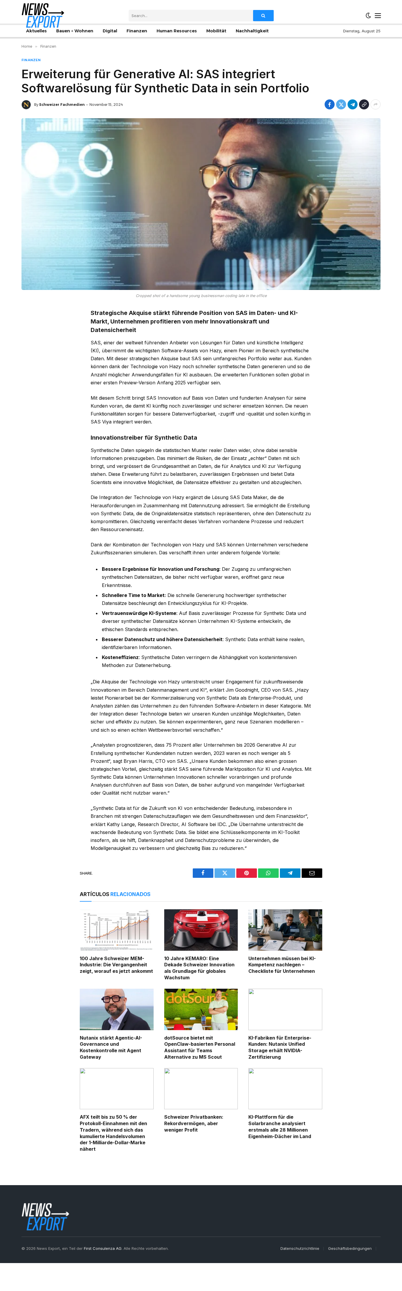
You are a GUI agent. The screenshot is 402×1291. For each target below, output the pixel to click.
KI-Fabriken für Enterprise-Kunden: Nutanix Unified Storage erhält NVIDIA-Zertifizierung (279, 1047)
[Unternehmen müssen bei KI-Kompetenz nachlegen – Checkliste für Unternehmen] (285, 930)
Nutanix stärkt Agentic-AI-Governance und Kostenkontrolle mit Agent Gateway (111, 1047)
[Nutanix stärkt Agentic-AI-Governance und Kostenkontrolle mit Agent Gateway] (117, 1009)
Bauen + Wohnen (74, 31)
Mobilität (216, 31)
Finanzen (137, 31)
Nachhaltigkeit (252, 31)
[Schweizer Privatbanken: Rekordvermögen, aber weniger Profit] (201, 1089)
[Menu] (378, 15)
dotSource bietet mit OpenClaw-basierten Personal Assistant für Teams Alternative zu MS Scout (199, 1047)
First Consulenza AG (103, 1248)
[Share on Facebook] (330, 104)
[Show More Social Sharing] (376, 104)
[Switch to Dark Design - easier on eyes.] (368, 16)
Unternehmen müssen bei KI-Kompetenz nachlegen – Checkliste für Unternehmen (282, 964)
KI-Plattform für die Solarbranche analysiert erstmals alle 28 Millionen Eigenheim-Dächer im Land (279, 1126)
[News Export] (42, 15)
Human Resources (177, 31)
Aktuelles (36, 31)
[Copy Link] (364, 104)
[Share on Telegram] (353, 104)
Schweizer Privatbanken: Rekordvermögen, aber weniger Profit (193, 1123)
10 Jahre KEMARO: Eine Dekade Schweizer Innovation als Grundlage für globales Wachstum (199, 967)
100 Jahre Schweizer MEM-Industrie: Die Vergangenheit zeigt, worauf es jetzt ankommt (116, 964)
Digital (110, 31)
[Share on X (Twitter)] (341, 104)
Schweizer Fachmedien (62, 104)
